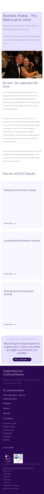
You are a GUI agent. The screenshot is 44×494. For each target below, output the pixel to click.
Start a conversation (20, 359)
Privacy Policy (6, 479)
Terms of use (6, 482)
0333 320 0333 (10, 399)
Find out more (8, 223)
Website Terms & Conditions (11, 485)
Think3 (9, 470)
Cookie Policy (6, 477)
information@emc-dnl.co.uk (14, 395)
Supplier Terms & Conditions (11, 488)
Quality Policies (7, 474)
